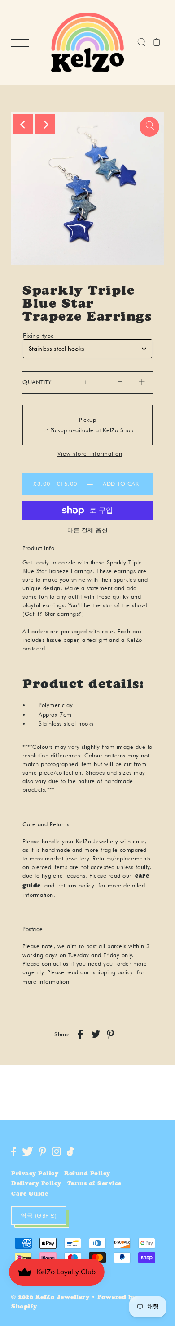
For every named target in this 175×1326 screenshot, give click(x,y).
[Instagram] (56, 1151)
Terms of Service (94, 1184)
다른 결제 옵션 (87, 529)
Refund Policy (87, 1174)
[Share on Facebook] (80, 1034)
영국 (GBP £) (39, 1215)
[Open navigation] (22, 43)
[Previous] (23, 124)
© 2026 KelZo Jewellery (50, 1298)
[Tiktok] (70, 1151)
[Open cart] (157, 43)
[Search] (141, 43)
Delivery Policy (36, 1184)
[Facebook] (13, 1151)
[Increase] (142, 382)
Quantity (36, 382)
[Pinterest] (42, 1151)
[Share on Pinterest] (110, 1034)
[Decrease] (120, 382)
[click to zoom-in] (149, 127)
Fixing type (38, 335)
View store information (89, 454)
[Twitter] (27, 1151)
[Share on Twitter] (95, 1034)
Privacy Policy (34, 1174)
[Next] (45, 124)
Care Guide (29, 1194)
